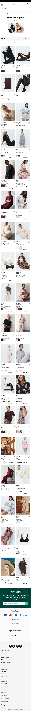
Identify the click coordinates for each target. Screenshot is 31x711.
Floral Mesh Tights (5, 69)
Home (2, 13)
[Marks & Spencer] (15, 5)
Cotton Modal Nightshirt (19, 581)
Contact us (3, 679)
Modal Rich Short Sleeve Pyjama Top (5, 337)
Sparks (2, 664)
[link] (1, 705)
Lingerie (8, 13)
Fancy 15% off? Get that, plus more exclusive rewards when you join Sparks (15, 1)
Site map (3, 673)
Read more (15, 20)
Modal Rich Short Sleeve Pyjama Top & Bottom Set (5, 490)
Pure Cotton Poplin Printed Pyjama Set (5, 581)
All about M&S (4, 683)
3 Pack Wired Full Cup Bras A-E (4, 276)
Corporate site (4, 681)
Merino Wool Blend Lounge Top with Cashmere (5, 127)
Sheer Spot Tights (20, 97)
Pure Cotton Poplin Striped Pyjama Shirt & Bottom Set (5, 550)
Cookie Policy (4, 692)
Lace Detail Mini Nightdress (4, 153)
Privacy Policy (4, 689)
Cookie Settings (4, 701)
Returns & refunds (5, 657)
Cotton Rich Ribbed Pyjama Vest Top (5, 97)
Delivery (3, 652)
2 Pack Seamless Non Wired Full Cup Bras (20, 551)
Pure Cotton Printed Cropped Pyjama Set (20, 184)
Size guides (3, 671)
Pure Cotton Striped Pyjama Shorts (20, 460)
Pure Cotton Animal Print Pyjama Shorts (5, 460)
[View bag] (28, 4)
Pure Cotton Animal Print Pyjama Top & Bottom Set (20, 277)
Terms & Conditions (5, 687)
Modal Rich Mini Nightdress (4, 184)
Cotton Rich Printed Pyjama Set (5, 307)
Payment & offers (5, 669)
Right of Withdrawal (5, 698)
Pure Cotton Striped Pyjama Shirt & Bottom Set (20, 127)
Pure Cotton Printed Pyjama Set (5, 399)
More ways (15, 623)
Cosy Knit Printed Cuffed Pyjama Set (20, 245)
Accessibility (4, 695)
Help (2, 659)
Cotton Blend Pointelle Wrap (19, 214)
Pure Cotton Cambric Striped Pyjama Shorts (4, 520)
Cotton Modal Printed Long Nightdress (19, 400)
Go (26, 603)
